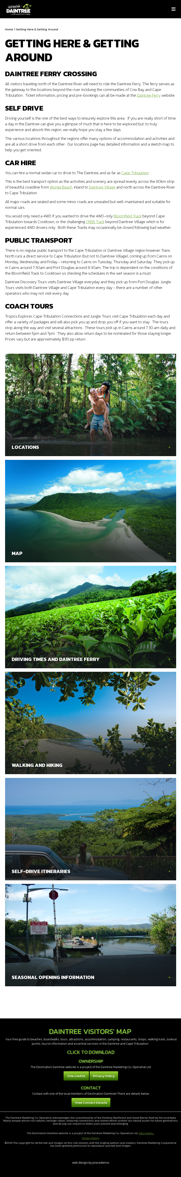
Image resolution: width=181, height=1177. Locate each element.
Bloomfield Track (127, 216)
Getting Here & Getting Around (37, 29)
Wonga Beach (61, 187)
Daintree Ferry (149, 95)
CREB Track (95, 222)
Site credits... (146, 1133)
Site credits (76, 1075)
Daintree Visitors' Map (90, 1031)
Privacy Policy (104, 1075)
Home (9, 29)
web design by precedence (90, 1162)
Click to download (91, 1052)
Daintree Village (102, 187)
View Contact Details (91, 1102)
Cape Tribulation (135, 173)
